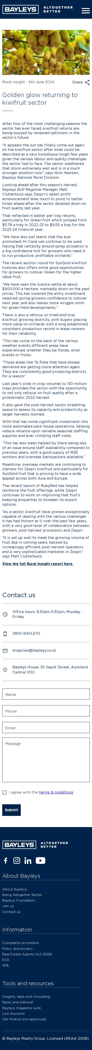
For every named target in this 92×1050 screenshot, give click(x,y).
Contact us (11, 912)
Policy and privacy (17, 948)
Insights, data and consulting (26, 996)
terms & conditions (56, 792)
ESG (5, 960)
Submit (11, 810)
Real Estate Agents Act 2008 (27, 954)
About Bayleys (14, 889)
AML (6, 965)
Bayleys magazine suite (21, 1008)
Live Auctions (13, 1013)
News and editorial (17, 1002)
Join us (8, 906)
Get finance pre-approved (24, 1019)
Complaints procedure (20, 943)
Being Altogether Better (22, 895)
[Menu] (85, 11)
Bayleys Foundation (18, 900)
